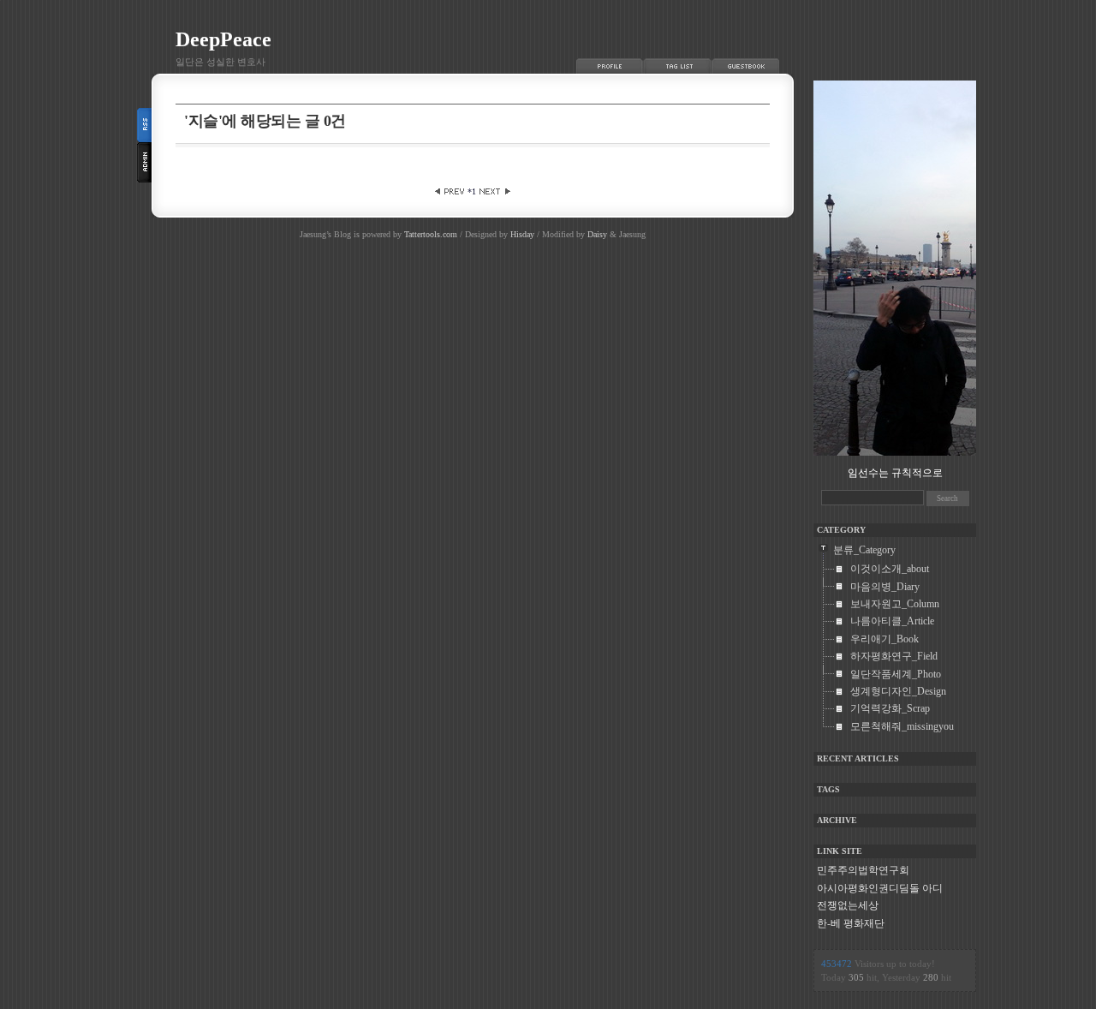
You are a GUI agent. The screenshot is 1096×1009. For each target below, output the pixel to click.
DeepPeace (223, 39)
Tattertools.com (432, 234)
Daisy (597, 234)
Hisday (522, 234)
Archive (837, 820)
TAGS (828, 789)
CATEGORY (841, 529)
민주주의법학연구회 (863, 870)
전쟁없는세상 (848, 905)
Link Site (839, 851)
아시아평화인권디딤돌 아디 (880, 888)
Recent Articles (858, 758)
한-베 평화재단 (851, 923)
